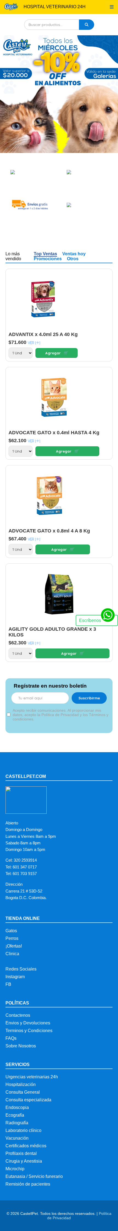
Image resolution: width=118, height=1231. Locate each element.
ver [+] (34, 342)
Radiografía (16, 1122)
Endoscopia (17, 1107)
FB (8, 984)
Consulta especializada (28, 1099)
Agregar (56, 353)
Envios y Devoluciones (27, 1023)
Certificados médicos (25, 1145)
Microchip (14, 1168)
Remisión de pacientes (27, 1184)
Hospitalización (20, 1084)
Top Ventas (45, 253)
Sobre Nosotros (20, 1046)
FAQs (10, 1038)
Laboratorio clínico (23, 1130)
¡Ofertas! (13, 946)
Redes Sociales (20, 969)
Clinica (12, 953)
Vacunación (17, 1138)
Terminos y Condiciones (28, 1030)
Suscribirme (89, 698)
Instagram (15, 976)
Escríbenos (90, 620)
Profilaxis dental (21, 1153)
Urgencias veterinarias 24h (31, 1076)
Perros (11, 938)
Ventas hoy (74, 253)
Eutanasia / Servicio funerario (34, 1176)
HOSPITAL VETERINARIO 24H (55, 6)
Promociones (48, 258)
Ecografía (14, 1115)
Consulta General (22, 1092)
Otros (72, 258)
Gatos (11, 930)
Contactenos (17, 1015)
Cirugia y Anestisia (23, 1161)
